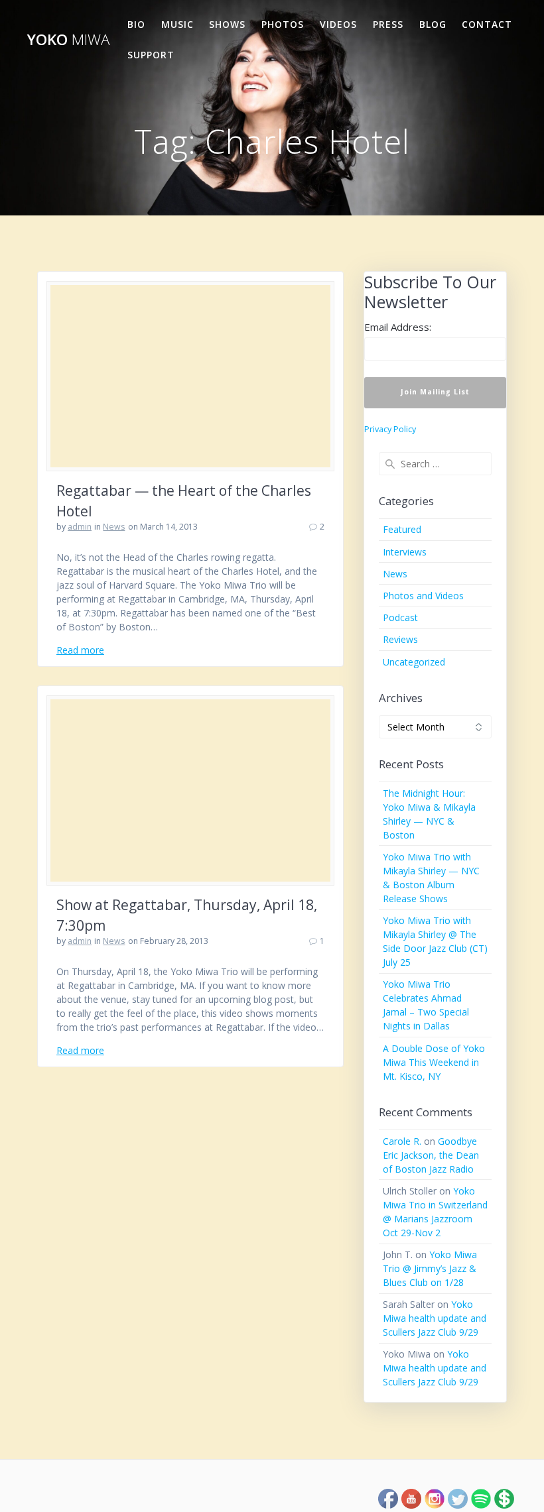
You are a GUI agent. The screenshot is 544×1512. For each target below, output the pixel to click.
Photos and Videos (423, 595)
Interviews (405, 552)
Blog (432, 24)
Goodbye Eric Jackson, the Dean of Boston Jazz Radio (431, 1155)
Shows (227, 24)
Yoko (68, 39)
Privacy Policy (390, 429)
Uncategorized (414, 662)
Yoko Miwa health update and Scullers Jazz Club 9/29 (434, 1318)
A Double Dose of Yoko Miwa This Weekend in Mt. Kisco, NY (434, 1062)
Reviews (400, 639)
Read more (80, 650)
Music (177, 24)
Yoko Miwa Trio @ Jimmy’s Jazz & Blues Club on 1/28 (430, 1268)
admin (80, 526)
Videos (338, 24)
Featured (402, 529)
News (114, 526)
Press (388, 24)
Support (150, 54)
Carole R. (402, 1141)
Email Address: (397, 326)
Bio (136, 24)
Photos (282, 24)
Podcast (400, 617)
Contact (487, 24)
